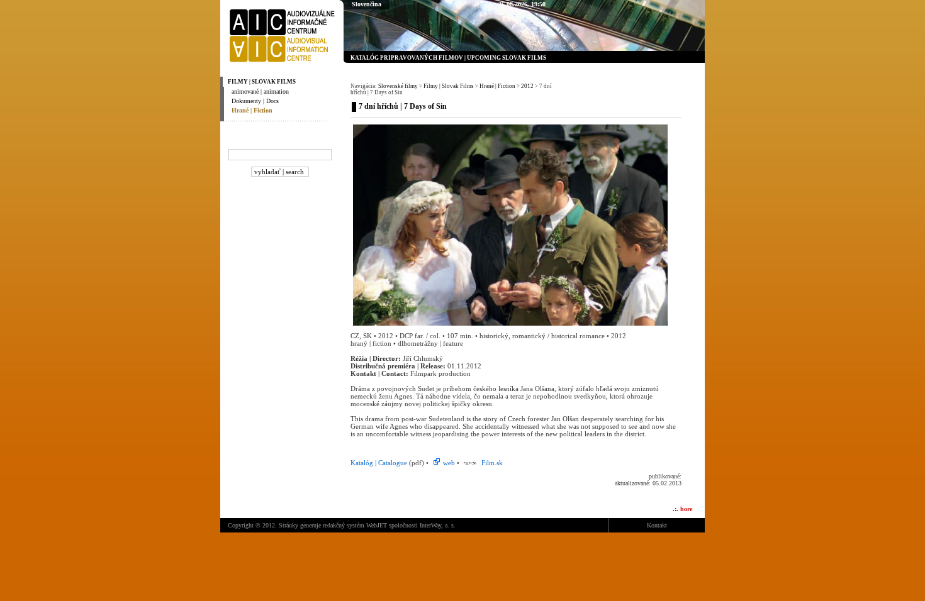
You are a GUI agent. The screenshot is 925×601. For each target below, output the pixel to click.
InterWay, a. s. (438, 525)
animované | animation (260, 91)
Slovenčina (366, 4)
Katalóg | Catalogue (379, 462)
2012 (527, 86)
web (449, 462)
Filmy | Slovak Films (262, 82)
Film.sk (491, 462)
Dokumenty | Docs (255, 100)
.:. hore (682, 508)
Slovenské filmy (398, 86)
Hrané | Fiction (252, 110)
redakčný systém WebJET (355, 525)
